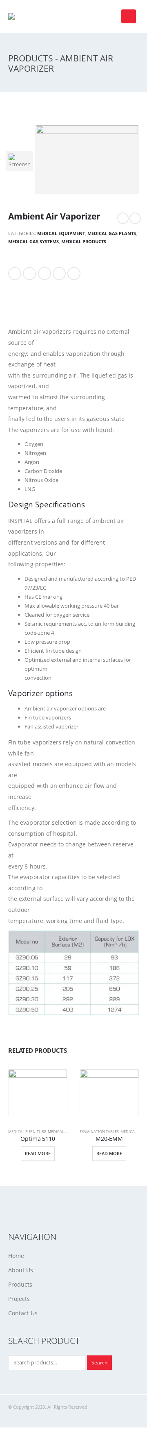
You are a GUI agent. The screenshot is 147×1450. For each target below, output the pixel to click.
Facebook (14, 273)
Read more (38, 1153)
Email (73, 273)
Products (20, 1284)
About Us (20, 1270)
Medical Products (83, 241)
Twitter (29, 273)
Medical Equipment (61, 233)
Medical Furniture (27, 1131)
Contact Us (23, 1313)
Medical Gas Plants (111, 233)
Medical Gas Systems (33, 241)
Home (16, 1256)
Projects (19, 1299)
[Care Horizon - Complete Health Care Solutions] (22, 16)
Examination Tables (99, 1131)
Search (99, 1362)
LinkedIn (44, 273)
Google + (59, 273)
